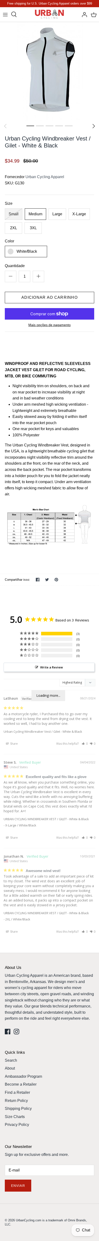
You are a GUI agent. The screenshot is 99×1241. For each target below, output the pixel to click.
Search (11, 1060)
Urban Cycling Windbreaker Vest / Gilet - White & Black (43, 731)
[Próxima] (93, 126)
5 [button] (69, 125)
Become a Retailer (21, 1084)
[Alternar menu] (5, 14)
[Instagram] (16, 1031)
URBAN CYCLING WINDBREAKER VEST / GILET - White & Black (46, 819)
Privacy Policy (17, 1125)
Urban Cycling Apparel (44, 177)
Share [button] (13, 744)
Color (9, 241)
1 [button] (30, 125)
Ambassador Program (23, 1076)
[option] (49, 71)
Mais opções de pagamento (49, 325)
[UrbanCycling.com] (50, 14)
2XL (13, 228)
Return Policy (16, 1101)
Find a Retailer (17, 1092)
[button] (84, 744)
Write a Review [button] (51, 667)
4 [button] (59, 125)
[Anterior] (5, 126)
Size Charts (15, 1117)
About (10, 1068)
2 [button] (40, 125)
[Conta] (83, 14)
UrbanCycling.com (28, 1220)
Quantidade (15, 266)
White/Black (27, 251)
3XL (33, 228)
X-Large (79, 214)
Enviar (18, 1186)
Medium (35, 214)
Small (14, 214)
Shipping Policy (18, 1108)
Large (57, 214)
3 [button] (49, 125)
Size (8, 203)
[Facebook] (7, 1031)
